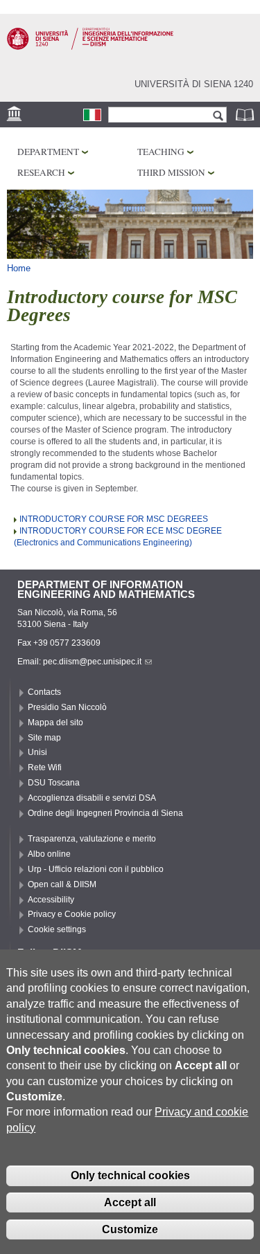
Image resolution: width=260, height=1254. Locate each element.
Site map (44, 738)
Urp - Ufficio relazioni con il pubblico (96, 869)
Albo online (49, 854)
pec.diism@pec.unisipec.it (92, 661)
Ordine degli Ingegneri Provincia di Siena (105, 813)
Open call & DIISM (62, 884)
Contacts (44, 692)
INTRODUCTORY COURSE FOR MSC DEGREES (113, 519)
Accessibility (51, 900)
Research (41, 172)
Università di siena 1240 (194, 84)
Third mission (171, 172)
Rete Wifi (45, 767)
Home (19, 268)
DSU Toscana (54, 783)
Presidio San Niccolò (67, 707)
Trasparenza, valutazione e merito (92, 839)
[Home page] (90, 47)
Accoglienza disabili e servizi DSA (92, 798)
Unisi (37, 752)
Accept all (130, 1202)
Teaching (160, 151)
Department (48, 151)
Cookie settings (57, 929)
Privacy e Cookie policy (72, 914)
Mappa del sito (55, 722)
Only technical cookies (130, 1175)
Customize (130, 1229)
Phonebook (246, 114)
